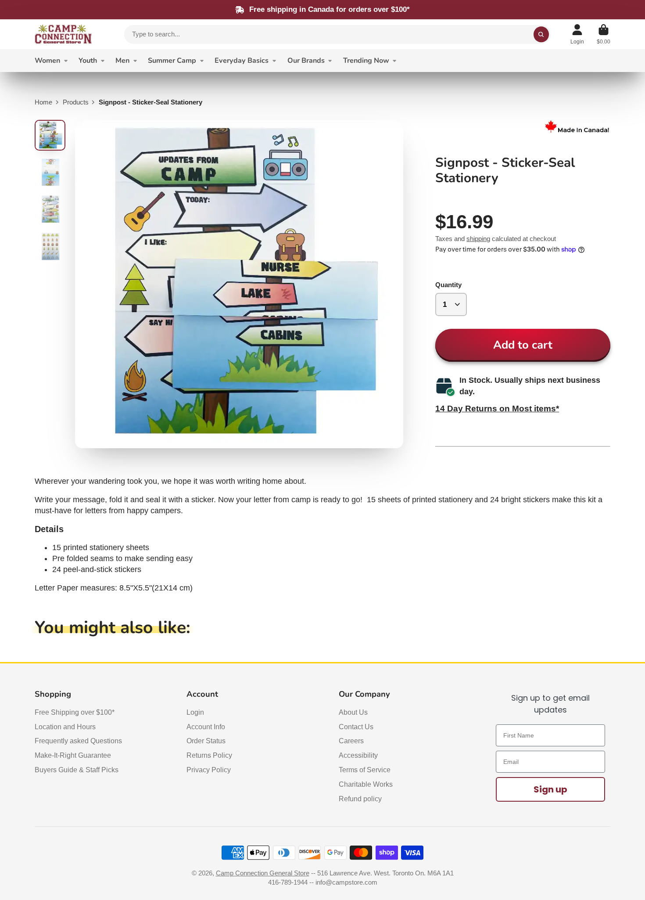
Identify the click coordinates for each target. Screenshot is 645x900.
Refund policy (360, 799)
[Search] (541, 34)
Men (122, 60)
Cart (603, 34)
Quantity (448, 284)
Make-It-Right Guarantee (73, 755)
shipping (478, 238)
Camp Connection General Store (262, 873)
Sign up (550, 789)
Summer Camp (172, 60)
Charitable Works (366, 784)
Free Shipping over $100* (75, 712)
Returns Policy (209, 755)
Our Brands (306, 60)
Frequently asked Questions (78, 741)
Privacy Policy (208, 770)
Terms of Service (365, 770)
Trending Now (366, 60)
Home (43, 102)
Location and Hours (65, 727)
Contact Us (356, 727)
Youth (88, 60)
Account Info (205, 727)
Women (47, 60)
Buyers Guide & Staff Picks (76, 770)
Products (76, 102)
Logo (63, 34)
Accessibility (358, 755)
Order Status (206, 741)
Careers (351, 741)
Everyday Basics (242, 60)
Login (195, 712)
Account (577, 34)
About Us (353, 712)
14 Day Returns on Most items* (497, 408)
